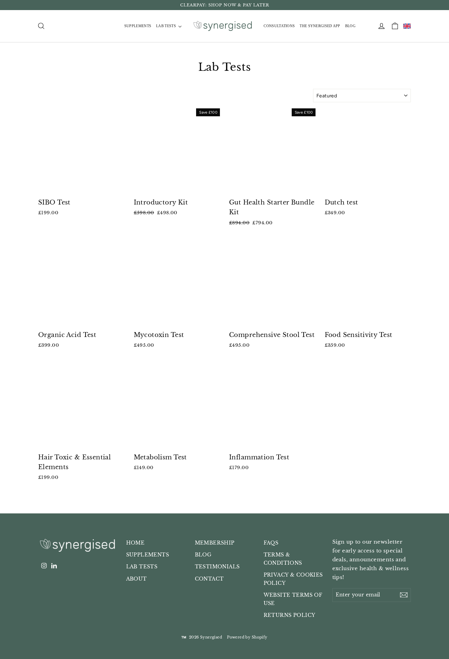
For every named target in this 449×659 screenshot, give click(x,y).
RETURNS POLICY (290, 615)
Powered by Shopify (247, 637)
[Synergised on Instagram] (44, 565)
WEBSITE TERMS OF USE (293, 599)
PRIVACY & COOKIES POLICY (293, 579)
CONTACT (209, 579)
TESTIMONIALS (217, 567)
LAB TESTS (166, 26)
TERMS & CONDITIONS (283, 559)
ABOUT (136, 579)
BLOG (350, 26)
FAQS (271, 543)
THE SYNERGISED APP (320, 26)
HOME (135, 543)
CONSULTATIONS (279, 26)
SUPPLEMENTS (137, 26)
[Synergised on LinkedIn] (54, 565)
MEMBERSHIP (215, 543)
